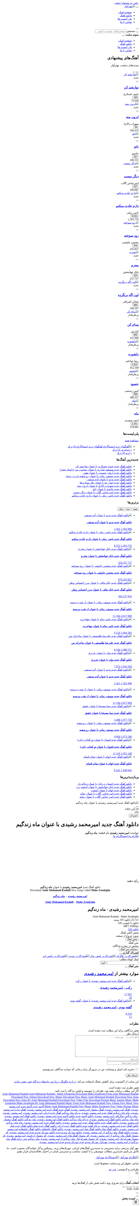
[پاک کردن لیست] (136, 1202)
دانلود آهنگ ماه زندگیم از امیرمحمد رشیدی (106, 1132)
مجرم (135, 265)
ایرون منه (132, 117)
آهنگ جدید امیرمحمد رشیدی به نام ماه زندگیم (87, 1112)
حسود (135, 384)
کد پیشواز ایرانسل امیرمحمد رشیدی (25, 1135)
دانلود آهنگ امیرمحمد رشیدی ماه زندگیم (46, 1119)
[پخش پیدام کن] (137, 318)
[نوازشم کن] (131, 74)
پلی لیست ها (125, 18)
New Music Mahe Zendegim (94, 1106)
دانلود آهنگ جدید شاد (44, 1125)
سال (121, 509)
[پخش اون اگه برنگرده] (137, 289)
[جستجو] (137, 31)
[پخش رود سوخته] (137, 229)
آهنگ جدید (64, 1109)
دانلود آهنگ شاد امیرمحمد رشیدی (82, 1129)
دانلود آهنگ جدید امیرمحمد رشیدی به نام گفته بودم (110, 1125)
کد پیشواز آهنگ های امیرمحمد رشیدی (67, 1135)
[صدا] (137, 1193)
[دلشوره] (133, 341)
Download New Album (24, 1097)
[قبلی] (137, 72)
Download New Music (50, 1097)
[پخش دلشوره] (137, 348)
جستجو (131, 31)
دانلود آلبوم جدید (84, 1116)
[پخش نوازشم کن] (137, 81)
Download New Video (70, 1100)
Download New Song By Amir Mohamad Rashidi (30, 1100)
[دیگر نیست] (131, 163)
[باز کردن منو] (137, 7)
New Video (116, 1106)
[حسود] (134, 370)
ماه (136, 413)
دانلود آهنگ (126, 15)
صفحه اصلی (125, 12)
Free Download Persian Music (100, 1100)
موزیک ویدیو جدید (89, 1142)
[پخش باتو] (137, 140)
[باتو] (135, 133)
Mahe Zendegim (85, 902)
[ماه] (135, 400)
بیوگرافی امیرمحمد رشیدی (109, 1116)
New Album (113, 1103)
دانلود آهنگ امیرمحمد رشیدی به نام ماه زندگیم (95, 1119)
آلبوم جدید (38, 1106)
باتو (136, 146)
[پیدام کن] (133, 311)
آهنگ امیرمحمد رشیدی (117, 1109)
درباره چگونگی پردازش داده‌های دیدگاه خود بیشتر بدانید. (45, 1081)
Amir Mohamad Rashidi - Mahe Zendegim (52, 1093)
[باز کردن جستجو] (137, 28)
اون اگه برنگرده (128, 295)
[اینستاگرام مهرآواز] (107, 1157)
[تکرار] (123, 1186)
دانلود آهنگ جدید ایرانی (69, 1125)
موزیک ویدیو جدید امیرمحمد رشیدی (59, 1142)
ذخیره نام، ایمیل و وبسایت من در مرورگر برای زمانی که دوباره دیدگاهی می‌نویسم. (88, 1069)
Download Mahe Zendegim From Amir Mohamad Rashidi (107, 1093)
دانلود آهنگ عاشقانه (52, 1129)
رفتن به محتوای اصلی (126, 3)
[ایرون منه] (132, 103)
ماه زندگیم (59, 896)
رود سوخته (131, 235)
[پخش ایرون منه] (137, 111)
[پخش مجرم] (137, 259)
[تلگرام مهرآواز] (129, 1157)
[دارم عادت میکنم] (128, 193)
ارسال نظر (132, 1075)
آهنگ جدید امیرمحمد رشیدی (42, 1109)
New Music (126, 1103)
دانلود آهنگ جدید (109, 1122)
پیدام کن (133, 324)
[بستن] (120, 953)
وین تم (112, 1169)
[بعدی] (133, 72)
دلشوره (133, 354)
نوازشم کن (131, 87)
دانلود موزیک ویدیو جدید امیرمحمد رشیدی (31, 1132)
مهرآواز (103, 1142)
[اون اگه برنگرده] (128, 282)
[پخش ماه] (137, 407)
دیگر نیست (131, 176)
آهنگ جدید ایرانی (51, 1112)
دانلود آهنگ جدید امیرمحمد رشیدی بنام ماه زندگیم (33, 1122)
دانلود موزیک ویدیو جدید (68, 1132)
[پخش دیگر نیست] (137, 170)
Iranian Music (124, 1100)
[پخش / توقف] (130, 1186)
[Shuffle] (137, 1186)
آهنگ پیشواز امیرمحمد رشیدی (87, 1109)
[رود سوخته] (131, 222)
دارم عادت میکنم (127, 206)
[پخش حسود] (137, 378)
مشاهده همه (132, 440)
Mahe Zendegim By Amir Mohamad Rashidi (41, 1103)
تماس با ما (126, 22)
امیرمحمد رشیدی (77, 896)
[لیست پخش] (137, 1196)
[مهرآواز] (129, 6)
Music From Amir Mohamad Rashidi (86, 1103)
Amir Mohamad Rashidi (59, 902)
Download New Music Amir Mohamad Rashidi (89, 1097)
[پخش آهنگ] (137, 806)
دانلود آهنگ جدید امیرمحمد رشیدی (80, 1122)
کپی (103, 962)
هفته (135, 509)
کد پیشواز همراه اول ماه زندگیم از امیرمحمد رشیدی (69, 1138)
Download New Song (127, 1097)
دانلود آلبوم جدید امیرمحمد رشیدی (55, 1116)
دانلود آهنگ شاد (109, 1129)
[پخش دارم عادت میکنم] (137, 200)
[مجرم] (134, 252)
